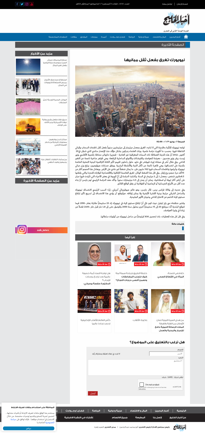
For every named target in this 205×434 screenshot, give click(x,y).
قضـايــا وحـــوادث (117, 37)
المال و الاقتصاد (159, 37)
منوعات (94, 37)
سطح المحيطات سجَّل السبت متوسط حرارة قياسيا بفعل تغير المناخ (55, 62)
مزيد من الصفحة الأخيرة (41, 180)
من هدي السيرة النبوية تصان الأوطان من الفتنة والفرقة (169, 327)
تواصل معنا (167, 4)
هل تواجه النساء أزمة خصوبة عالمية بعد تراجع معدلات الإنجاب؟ (94, 283)
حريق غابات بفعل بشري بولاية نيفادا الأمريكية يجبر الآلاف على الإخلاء (54, 122)
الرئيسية (181, 411)
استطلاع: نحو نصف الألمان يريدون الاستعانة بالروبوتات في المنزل (55, 82)
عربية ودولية (143, 37)
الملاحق (83, 37)
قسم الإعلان (182, 4)
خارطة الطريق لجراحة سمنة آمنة (131, 276)
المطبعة (140, 417)
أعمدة (103, 37)
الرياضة (132, 37)
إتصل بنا (157, 417)
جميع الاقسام (120, 417)
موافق (28, 428)
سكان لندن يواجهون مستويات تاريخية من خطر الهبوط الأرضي (56, 142)
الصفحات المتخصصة (58, 37)
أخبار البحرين (175, 37)
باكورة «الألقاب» (140, 320)
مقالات (74, 37)
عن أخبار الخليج (178, 417)
